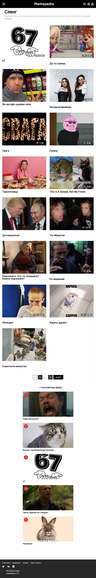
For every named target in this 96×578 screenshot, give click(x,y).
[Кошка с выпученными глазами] (48, 435)
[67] (24, 41)
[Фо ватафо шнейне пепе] (24, 85)
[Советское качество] (24, 344)
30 (50, 377)
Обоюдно (7, 322)
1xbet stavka (35, 563)
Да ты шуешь (58, 63)
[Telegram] (13, 566)
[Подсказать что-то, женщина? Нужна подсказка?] (24, 257)
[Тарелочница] (24, 172)
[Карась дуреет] (72, 301)
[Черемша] (48, 529)
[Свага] (24, 129)
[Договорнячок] (24, 213)
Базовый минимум (60, 107)
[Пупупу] (72, 129)
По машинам (57, 279)
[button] (3, 4)
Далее (58, 377)
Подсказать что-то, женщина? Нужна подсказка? (20, 277)
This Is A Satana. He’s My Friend (67, 192)
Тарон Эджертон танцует (35, 512)
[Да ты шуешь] (72, 41)
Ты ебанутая (57, 235)
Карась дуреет (58, 322)
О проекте (6, 563)
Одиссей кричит (31, 419)
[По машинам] (72, 257)
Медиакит (16, 563)
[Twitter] (3, 566)
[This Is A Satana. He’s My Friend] (72, 172)
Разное (25, 563)
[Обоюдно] (24, 301)
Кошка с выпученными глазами (38, 450)
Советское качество (14, 366)
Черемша (27, 543)
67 (3, 61)
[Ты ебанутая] (72, 213)
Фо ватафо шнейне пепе (16, 104)
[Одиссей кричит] (48, 404)
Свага (5, 151)
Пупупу (54, 151)
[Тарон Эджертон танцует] (48, 497)
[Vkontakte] (8, 566)
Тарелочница (10, 192)
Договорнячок (11, 235)
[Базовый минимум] (72, 85)
